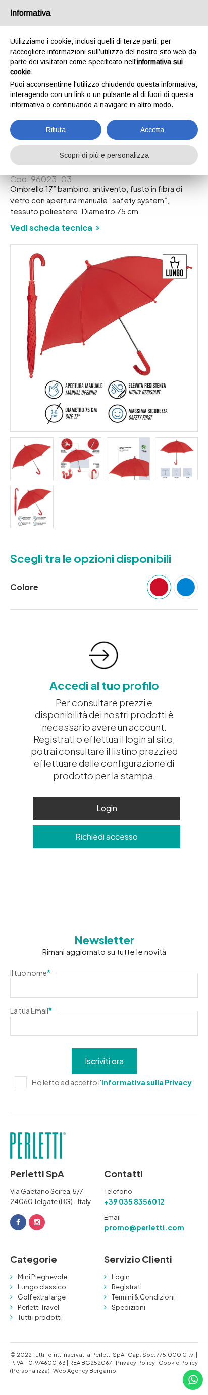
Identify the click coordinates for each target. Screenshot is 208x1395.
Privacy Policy (135, 1362)
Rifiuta (56, 130)
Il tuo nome (30, 972)
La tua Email (31, 1010)
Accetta (152, 130)
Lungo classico (42, 1287)
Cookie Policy (178, 1362)
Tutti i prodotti (40, 1317)
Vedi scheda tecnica (51, 227)
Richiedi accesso (106, 836)
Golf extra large (42, 1297)
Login (106, 808)
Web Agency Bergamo (84, 1370)
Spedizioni (128, 1307)
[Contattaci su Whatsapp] (193, 1380)
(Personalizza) (29, 1370)
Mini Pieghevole (42, 1277)
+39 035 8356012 (134, 1201)
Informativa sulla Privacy (146, 1082)
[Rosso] (159, 587)
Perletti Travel (38, 1307)
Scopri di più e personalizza (104, 155)
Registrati (127, 1287)
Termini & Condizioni (143, 1297)
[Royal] (186, 587)
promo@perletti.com (144, 1227)
